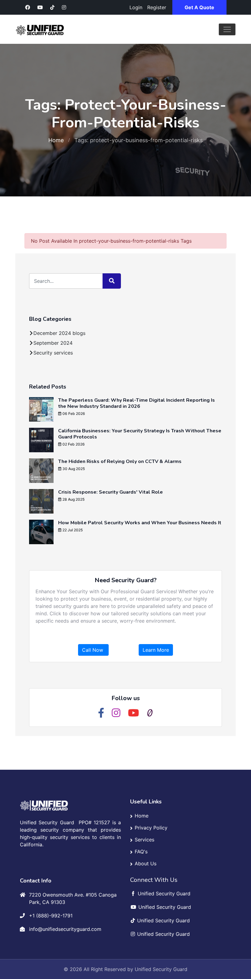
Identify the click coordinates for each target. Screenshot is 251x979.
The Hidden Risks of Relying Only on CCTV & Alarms (120, 461)
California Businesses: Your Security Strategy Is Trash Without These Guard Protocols (139, 433)
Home (56, 140)
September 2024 (53, 343)
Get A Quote (199, 7)
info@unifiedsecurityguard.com (65, 929)
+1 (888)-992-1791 (51, 916)
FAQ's (141, 851)
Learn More (156, 650)
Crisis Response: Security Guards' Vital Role (110, 492)
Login (135, 7)
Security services (53, 353)
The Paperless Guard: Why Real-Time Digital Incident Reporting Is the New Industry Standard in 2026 (136, 403)
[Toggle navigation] (227, 29)
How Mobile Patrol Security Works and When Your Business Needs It (139, 522)
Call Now (93, 650)
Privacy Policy (151, 828)
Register (156, 7)
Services (144, 840)
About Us (145, 863)
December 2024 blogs (59, 333)
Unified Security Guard (161, 969)
